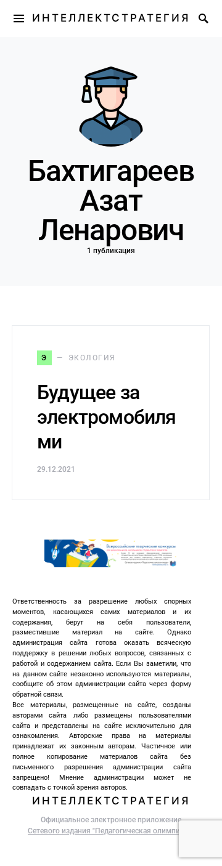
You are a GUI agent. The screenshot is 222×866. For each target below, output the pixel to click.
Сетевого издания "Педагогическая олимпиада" (111, 831)
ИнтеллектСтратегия (111, 18)
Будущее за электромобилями (106, 417)
